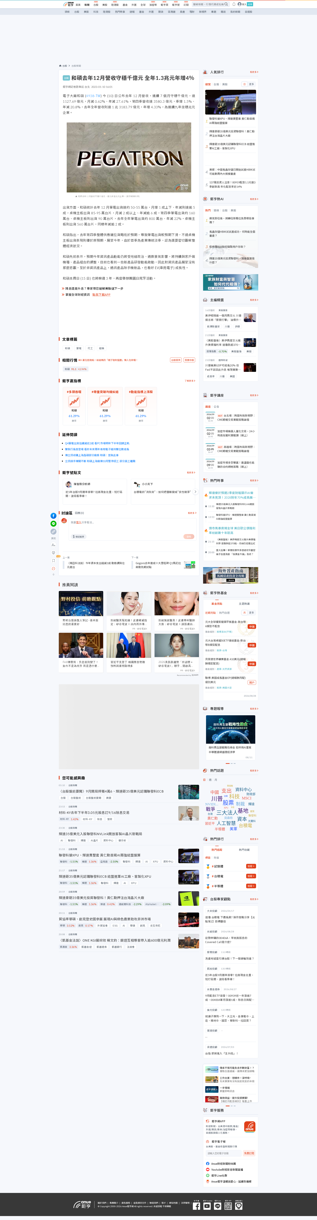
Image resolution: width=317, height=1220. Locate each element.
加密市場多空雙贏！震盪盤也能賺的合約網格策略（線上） (235, 464)
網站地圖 (173, 1202)
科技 (95, 11)
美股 (104, 4)
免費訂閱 (249, 1153)
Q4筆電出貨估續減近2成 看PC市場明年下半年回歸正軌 (97, 443)
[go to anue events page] (234, 4)
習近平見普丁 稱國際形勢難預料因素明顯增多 (128, 664)
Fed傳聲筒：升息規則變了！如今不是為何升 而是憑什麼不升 (81, 664)
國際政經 (223, 360)
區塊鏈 (171, 11)
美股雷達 (223, 310)
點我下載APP (101, 294)
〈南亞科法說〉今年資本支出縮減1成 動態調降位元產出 (96, 565)
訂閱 (186, 4)
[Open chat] (53, 569)
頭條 (67, 11)
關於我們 (102, 1202)
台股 (95, 4)
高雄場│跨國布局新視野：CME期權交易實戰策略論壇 (236, 449)
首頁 (78, 4)
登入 (244, 4)
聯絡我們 (154, 1202)
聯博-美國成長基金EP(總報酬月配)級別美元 (225, 680)
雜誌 (223, 11)
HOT (220, 415)
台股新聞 (76, 65)
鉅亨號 (176, 4)
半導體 (218, 886)
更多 (251, 84)
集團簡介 (114, 1202)
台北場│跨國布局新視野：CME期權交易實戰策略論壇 (236, 417)
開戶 (252, 682)
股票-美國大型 (224, 687)
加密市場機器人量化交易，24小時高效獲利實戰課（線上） (236, 433)
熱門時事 (120, 11)
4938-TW (93, 95)
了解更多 (189, 381)
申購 (252, 626)
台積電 (218, 876)
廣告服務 (126, 1202)
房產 (182, 11)
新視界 (203, 11)
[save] (53, 561)
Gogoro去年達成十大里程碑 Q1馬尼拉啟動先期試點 (158, 565)
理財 (192, 11)
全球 (143, 4)
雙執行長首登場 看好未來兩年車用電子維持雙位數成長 (97, 449)
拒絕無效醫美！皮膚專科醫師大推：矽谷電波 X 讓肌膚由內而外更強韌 (176, 622)
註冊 (250, 4)
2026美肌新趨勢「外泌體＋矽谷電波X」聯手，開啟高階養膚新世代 (176, 664)
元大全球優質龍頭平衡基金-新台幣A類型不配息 (225, 624)
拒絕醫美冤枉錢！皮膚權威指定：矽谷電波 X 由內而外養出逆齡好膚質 (129, 622)
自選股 (248, 11)
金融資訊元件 (139, 1202)
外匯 (134, 4)
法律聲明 (185, 1202)
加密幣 (153, 4)
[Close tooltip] (81, 568)
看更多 (190, 472)
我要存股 (189, 360)
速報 (132, 11)
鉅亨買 (164, 4)
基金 (125, 4)
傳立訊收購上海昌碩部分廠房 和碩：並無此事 (92, 455)
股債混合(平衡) (224, 631)
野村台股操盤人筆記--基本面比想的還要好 (80, 622)
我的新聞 (235, 11)
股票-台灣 (222, 650)
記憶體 (218, 866)
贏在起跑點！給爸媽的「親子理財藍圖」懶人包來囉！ (110, 360)
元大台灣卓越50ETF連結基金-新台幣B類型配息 (225, 642)
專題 (213, 11)
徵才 (163, 1202)
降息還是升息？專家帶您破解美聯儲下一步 (94, 288)
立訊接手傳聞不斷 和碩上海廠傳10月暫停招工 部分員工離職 (100, 461)
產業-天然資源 (224, 669)
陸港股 (115, 4)
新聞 (87, 4)
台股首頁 (175, 360)
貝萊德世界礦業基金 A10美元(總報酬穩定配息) (225, 661)
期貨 (160, 11)
